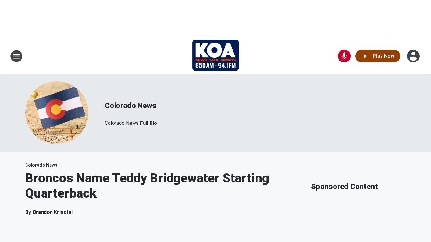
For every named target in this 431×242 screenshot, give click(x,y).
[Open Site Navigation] (16, 56)
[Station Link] (215, 56)
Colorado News (130, 105)
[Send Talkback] (344, 56)
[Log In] (414, 56)
